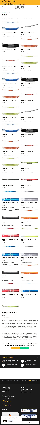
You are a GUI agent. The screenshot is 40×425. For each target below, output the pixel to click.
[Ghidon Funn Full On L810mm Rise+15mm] (22, 361)
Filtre (5, 18)
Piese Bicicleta (11, 36)
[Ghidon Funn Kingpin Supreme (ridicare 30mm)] (10, 251)
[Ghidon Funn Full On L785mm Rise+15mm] (22, 365)
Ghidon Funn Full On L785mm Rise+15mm (30, 365)
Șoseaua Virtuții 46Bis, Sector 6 (10, 1)
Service (33, 380)
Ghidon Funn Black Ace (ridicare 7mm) (12, 365)
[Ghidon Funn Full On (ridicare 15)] (10, 26)
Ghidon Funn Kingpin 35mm (26, 168)
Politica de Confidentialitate (27, 389)
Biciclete (7, 380)
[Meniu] (37, 6)
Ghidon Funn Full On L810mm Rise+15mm (30, 361)
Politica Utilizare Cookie (26, 392)
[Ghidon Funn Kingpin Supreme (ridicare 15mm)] (10, 196)
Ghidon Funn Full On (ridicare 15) (9, 32)
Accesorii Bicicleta (17, 380)
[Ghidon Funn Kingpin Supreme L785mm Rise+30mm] (10, 306)
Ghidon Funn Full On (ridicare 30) (9, 83)
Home (3, 380)
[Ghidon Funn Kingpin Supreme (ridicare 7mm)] (29, 287)
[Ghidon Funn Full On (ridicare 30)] (10, 77)
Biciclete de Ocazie (26, 380)
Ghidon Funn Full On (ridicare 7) (8, 134)
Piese (11, 380)
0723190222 (8, 405)
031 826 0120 (8, 401)
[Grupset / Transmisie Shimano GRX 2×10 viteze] (3, 361)
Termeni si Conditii (25, 390)
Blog (37, 380)
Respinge (10, 421)
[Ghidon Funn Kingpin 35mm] (29, 162)
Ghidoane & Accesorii (5, 36)
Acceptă (5, 421)
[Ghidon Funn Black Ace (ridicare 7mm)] (3, 365)
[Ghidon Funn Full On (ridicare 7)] (10, 128)
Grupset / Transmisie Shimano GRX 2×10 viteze (12, 361)
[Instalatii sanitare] (10, 416)
